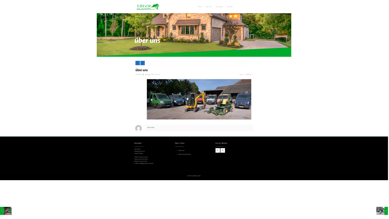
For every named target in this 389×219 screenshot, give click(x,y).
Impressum (181, 150)
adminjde (147, 74)
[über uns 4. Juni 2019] (6, 211)
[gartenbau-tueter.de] (147, 6)
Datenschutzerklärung (184, 154)
